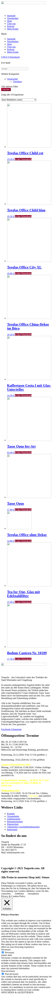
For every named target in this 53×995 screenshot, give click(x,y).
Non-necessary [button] (8, 971)
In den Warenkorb (23, 159)
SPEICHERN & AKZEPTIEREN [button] (17, 992)
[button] (26, 34)
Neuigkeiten (12, 18)
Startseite (11, 15)
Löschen (6, 89)
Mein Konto (12, 29)
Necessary (9, 952)
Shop (9, 21)
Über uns (11, 23)
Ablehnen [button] (19, 893)
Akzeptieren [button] (33, 893)
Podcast (10, 26)
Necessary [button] (6, 949)
